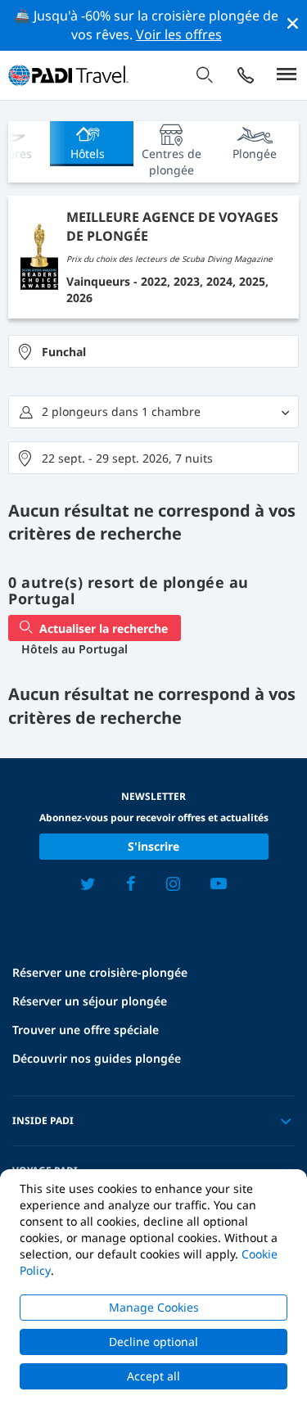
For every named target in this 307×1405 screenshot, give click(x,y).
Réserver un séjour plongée (89, 1001)
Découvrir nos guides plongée (96, 1058)
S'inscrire (153, 846)
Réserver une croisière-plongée (99, 972)
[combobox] (153, 351)
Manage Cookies (154, 1307)
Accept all (153, 1376)
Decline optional (153, 1341)
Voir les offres (179, 34)
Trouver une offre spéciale (85, 1029)
